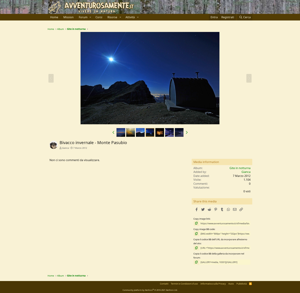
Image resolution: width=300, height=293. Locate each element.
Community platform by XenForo (150, 290)
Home (54, 17)
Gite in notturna (240, 168)
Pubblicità (241, 283)
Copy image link (201, 218)
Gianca (65, 147)
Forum (83, 17)
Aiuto (231, 283)
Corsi (98, 17)
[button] (90, 17)
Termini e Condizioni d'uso (184, 283)
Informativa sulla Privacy (213, 283)
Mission (68, 17)
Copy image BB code (204, 229)
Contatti (164, 283)
